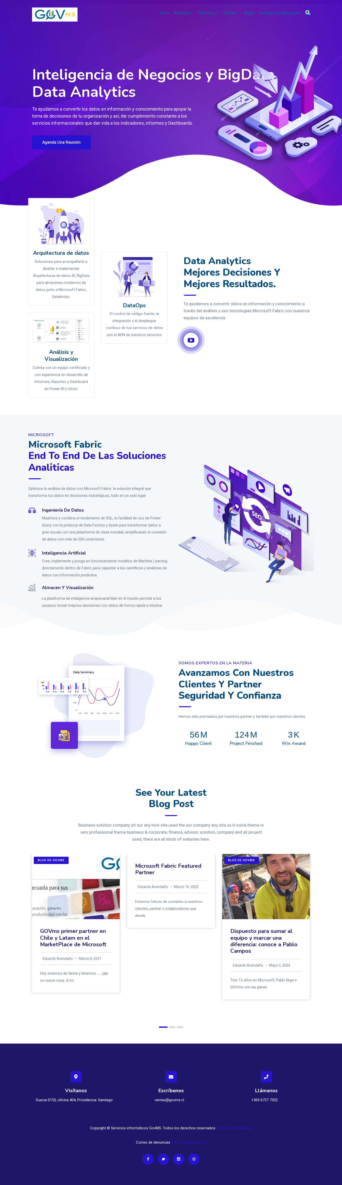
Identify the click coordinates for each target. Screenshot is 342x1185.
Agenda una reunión (61, 142)
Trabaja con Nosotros (279, 13)
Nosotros (182, 13)
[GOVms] (55, 14)
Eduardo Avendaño (58, 959)
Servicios (207, 13)
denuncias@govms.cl (188, 1142)
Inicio (165, 13)
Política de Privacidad (234, 1128)
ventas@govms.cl (169, 1099)
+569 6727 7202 (264, 1099)
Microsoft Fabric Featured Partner (168, 869)
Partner (230, 13)
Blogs (249, 13)
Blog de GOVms (51, 860)
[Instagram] (178, 1159)
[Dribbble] (194, 1159)
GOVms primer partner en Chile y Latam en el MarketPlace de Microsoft (73, 937)
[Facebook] (148, 1159)
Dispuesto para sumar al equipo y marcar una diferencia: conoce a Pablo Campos (263, 941)
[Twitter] (163, 1159)
